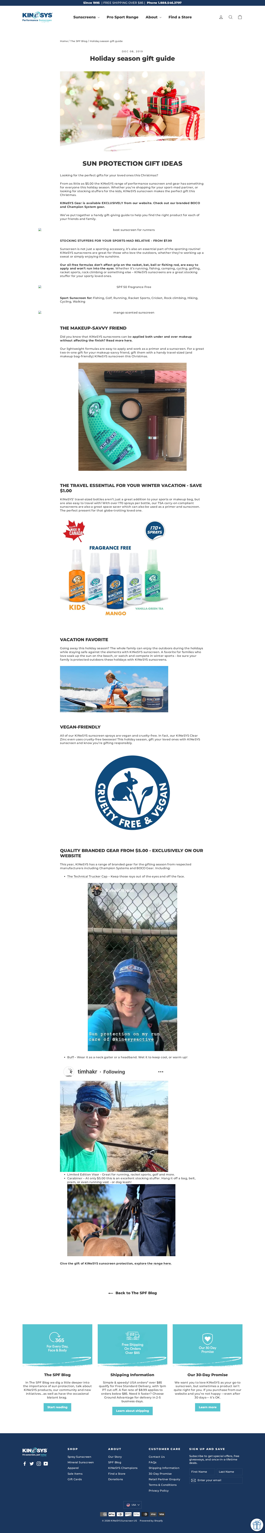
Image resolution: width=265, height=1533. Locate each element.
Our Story (115, 1456)
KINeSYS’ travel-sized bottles (82, 499)
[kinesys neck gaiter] (114, 1171)
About (152, 17)
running (141, 268)
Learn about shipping (132, 1411)
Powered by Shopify (151, 1520)
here (128, 340)
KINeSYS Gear (71, 203)
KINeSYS (107, 183)
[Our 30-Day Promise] (207, 1346)
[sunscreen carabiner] (121, 1255)
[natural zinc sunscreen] (114, 711)
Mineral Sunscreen (81, 1462)
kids (118, 191)
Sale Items (75, 1473)
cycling (181, 268)
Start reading (57, 1407)
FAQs (153, 1462)
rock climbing (92, 272)
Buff (70, 1057)
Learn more (208, 1407)
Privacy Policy (159, 1490)
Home (64, 41)
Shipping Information (164, 1468)
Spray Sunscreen (79, 1456)
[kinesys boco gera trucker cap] (132, 967)
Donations (115, 1479)
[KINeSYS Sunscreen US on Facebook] (25, 1464)
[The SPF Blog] (57, 1346)
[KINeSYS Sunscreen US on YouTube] (46, 1464)
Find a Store (180, 17)
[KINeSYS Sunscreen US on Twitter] (32, 1464)
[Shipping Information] (132, 1346)
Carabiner (74, 1178)
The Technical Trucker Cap (87, 876)
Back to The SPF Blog (135, 1293)
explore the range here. (152, 1263)
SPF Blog (114, 1462)
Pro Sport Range (122, 17)
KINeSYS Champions (123, 1468)
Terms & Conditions (163, 1485)
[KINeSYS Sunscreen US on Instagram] (39, 1464)
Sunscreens (85, 17)
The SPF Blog (78, 41)
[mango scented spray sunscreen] (132, 313)
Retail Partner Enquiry (164, 1479)
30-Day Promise (160, 1473)
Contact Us (157, 1456)
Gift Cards (75, 1479)
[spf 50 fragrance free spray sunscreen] (132, 230)
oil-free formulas (80, 265)
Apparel (73, 1468)
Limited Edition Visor (83, 1174)
